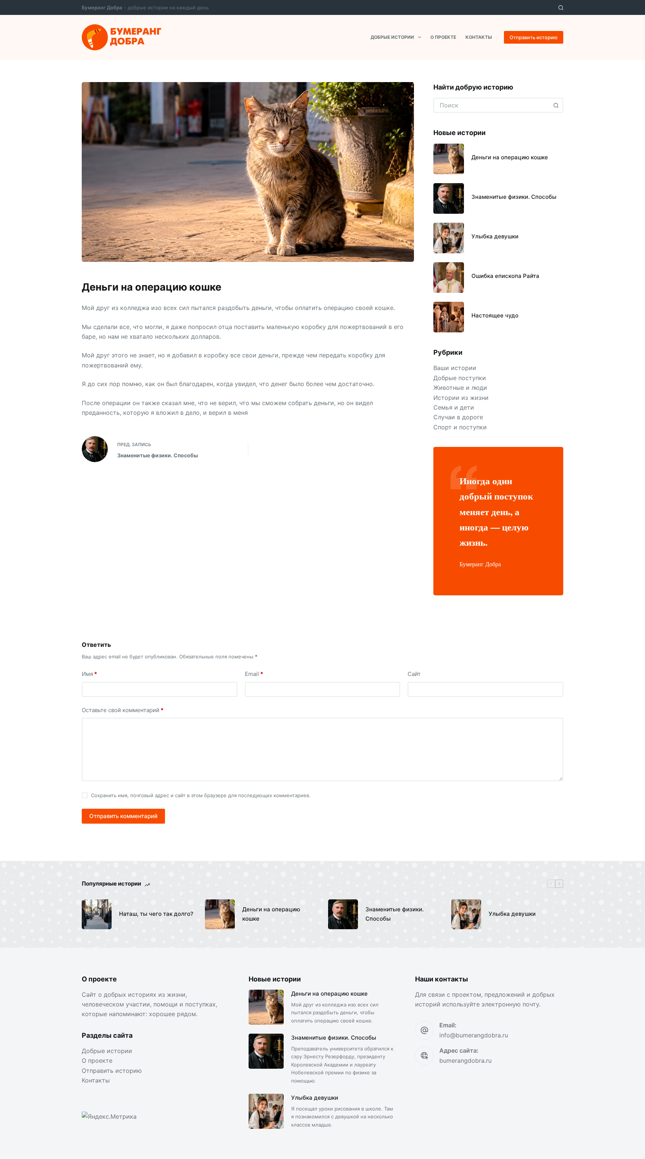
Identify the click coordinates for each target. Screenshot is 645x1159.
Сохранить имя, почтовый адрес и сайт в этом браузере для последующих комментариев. (201, 795)
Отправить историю (534, 37)
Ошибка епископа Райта (505, 275)
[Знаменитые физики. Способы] (448, 198)
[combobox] (491, 105)
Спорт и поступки (460, 427)
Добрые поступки (459, 378)
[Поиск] (560, 7)
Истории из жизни (461, 397)
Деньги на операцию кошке (509, 157)
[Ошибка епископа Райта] (448, 277)
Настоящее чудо (494, 315)
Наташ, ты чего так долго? (156, 913)
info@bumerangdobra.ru (473, 1035)
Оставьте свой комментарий (122, 710)
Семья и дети (453, 407)
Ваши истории (454, 368)
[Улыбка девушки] (448, 238)
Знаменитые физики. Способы (514, 196)
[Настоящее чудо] (448, 317)
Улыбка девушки (494, 236)
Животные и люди (460, 387)
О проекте (443, 37)
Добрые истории (392, 37)
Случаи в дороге (458, 417)
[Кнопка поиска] (556, 105)
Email (254, 673)
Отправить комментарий (123, 816)
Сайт (414, 673)
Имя (89, 673)
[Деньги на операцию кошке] (448, 159)
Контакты (478, 37)
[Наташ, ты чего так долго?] (97, 914)
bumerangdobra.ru (465, 1060)
